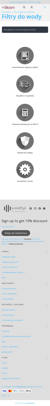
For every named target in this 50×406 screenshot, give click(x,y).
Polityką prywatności (16, 244)
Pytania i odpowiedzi (10, 346)
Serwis (4, 373)
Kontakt (5, 368)
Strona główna (6, 12)
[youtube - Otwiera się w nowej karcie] (44, 208)
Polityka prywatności (10, 262)
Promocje (6, 331)
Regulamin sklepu (9, 257)
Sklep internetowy (24, 403)
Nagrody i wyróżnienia (10, 378)
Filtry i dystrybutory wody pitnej (24, 12)
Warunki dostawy (8, 310)
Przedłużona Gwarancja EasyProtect (16, 336)
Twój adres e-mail (8, 227)
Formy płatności (8, 315)
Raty (3, 277)
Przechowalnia (7, 299)
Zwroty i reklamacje (9, 267)
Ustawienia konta (8, 288)
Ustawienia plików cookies (12, 272)
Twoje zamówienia (9, 293)
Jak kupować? (7, 352)
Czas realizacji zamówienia (12, 320)
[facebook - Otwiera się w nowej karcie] (39, 208)
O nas (4, 363)
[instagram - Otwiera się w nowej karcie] (35, 208)
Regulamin (28, 239)
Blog (3, 341)
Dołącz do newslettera (16, 233)
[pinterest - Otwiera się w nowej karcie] (30, 208)
